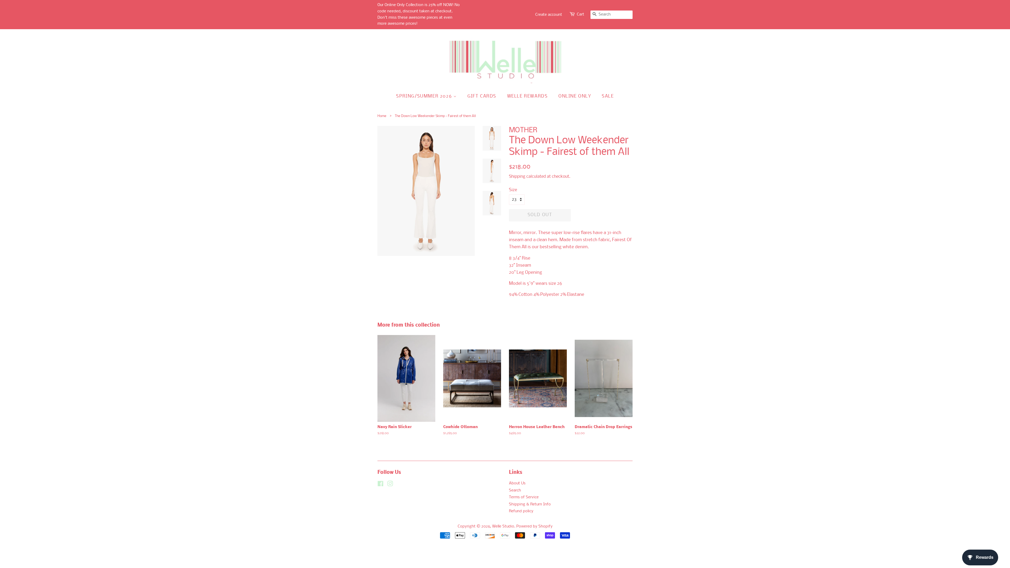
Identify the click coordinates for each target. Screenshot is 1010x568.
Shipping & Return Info (530, 504)
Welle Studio (503, 527)
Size (513, 189)
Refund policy (521, 511)
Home (381, 116)
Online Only (574, 96)
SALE (608, 96)
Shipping (517, 176)
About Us (517, 483)
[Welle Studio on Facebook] (380, 485)
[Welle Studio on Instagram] (390, 485)
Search (515, 491)
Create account (548, 15)
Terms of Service (524, 497)
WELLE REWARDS (527, 96)
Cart (580, 14)
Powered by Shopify (534, 527)
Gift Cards (481, 96)
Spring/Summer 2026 (424, 96)
